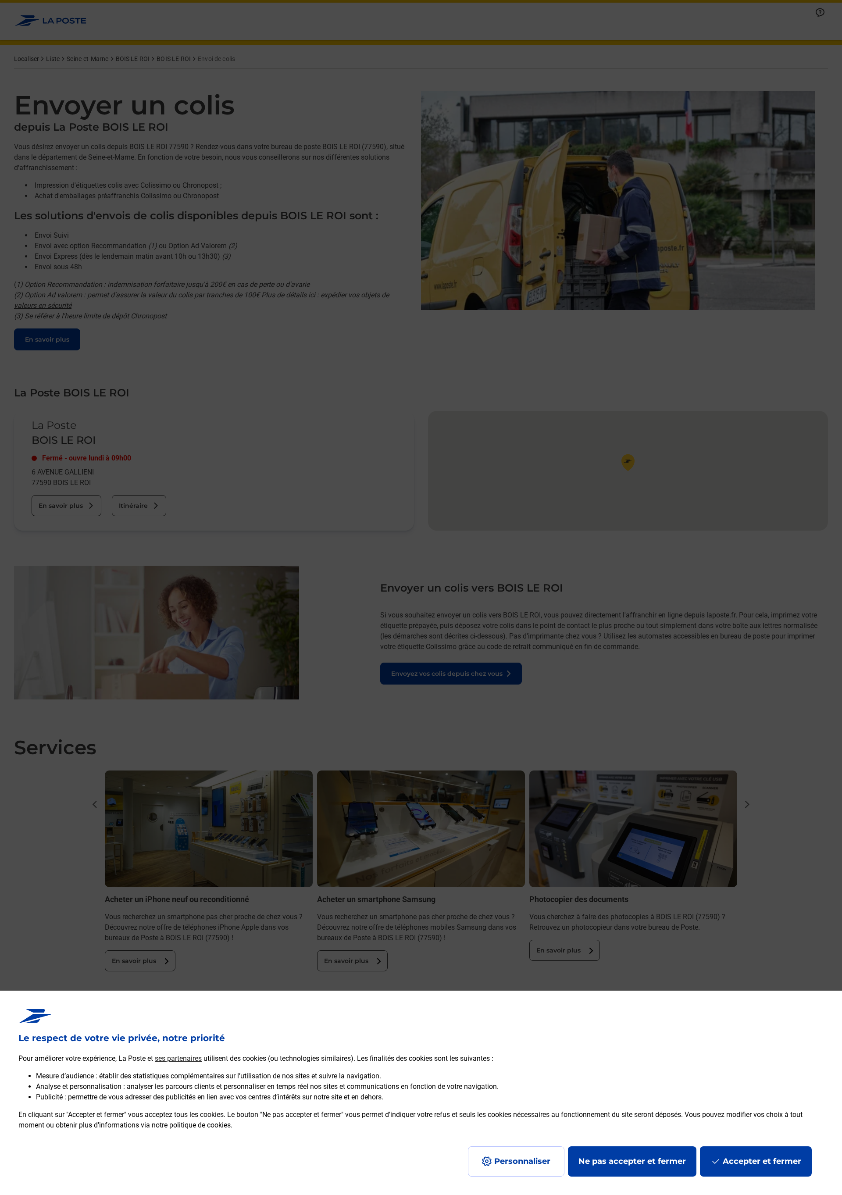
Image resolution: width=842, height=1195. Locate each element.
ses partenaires (178, 1058)
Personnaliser (522, 1161)
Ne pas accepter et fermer (632, 1161)
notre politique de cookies (191, 1125)
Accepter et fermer (762, 1161)
